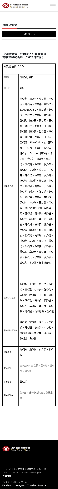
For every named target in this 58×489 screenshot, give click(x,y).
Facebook (7, 485)
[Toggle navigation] (53, 5)
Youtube (32, 485)
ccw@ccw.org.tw (32, 472)
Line (40, 485)
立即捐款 (6, 476)
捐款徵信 (28, 34)
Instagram (20, 485)
